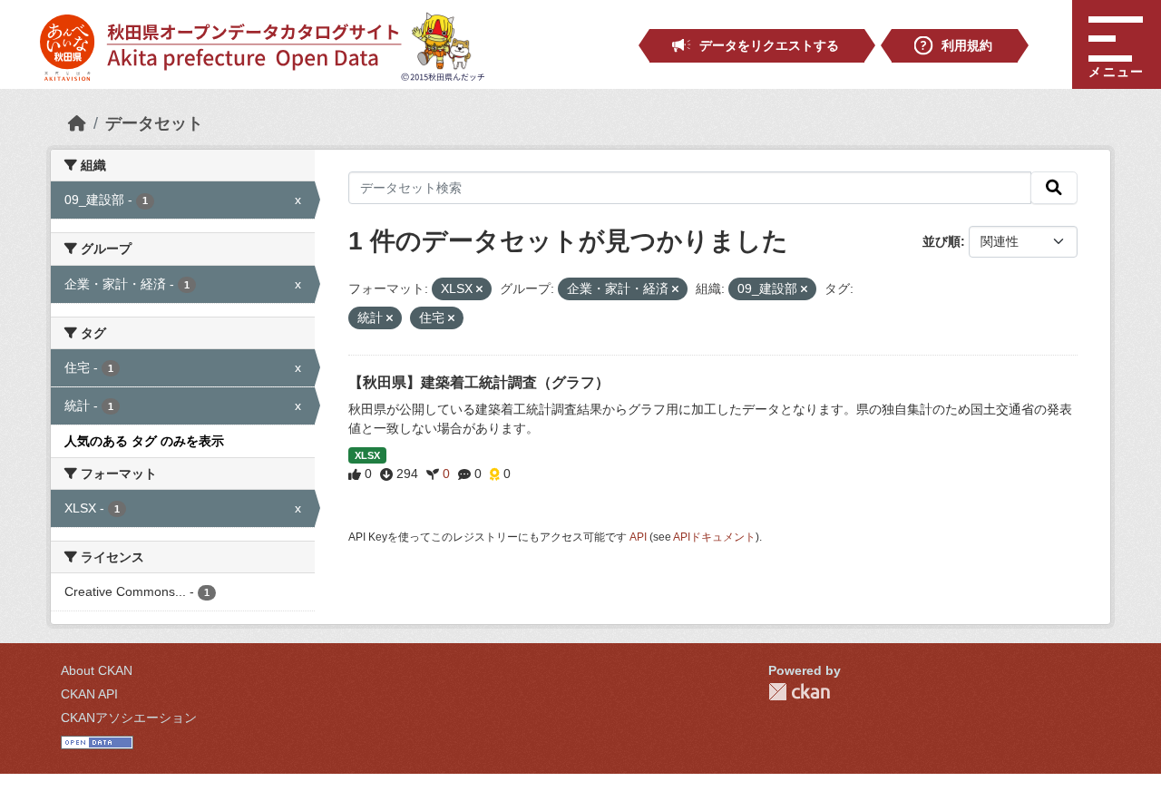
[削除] (479, 289)
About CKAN (96, 670)
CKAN (799, 691)
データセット (154, 123)
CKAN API (89, 694)
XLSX (367, 455)
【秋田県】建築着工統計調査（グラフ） (479, 382)
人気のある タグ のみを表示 (144, 441)
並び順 (941, 241)
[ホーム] (77, 123)
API (638, 537)
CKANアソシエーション (129, 717)
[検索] (1054, 187)
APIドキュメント (714, 537)
